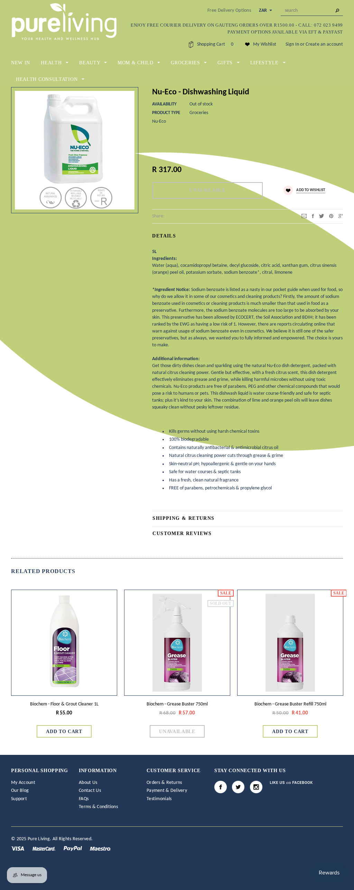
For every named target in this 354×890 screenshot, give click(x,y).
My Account (23, 782)
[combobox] (312, 11)
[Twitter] (321, 215)
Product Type (166, 113)
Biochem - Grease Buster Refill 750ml (290, 704)
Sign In (292, 44)
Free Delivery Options (229, 10)
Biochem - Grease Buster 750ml (177, 704)
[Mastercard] (44, 848)
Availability (164, 104)
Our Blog (20, 790)
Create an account (324, 44)
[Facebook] (220, 787)
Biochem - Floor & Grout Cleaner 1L (64, 704)
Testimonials (159, 799)
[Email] (304, 215)
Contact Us (90, 790)
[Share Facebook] (313, 215)
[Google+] (340, 215)
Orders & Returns (164, 782)
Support (19, 799)
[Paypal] (73, 848)
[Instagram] (256, 787)
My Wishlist (264, 44)
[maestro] (100, 848)
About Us (88, 782)
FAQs (83, 799)
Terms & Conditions (98, 806)
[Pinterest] (331, 215)
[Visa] (18, 848)
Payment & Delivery (167, 790)
